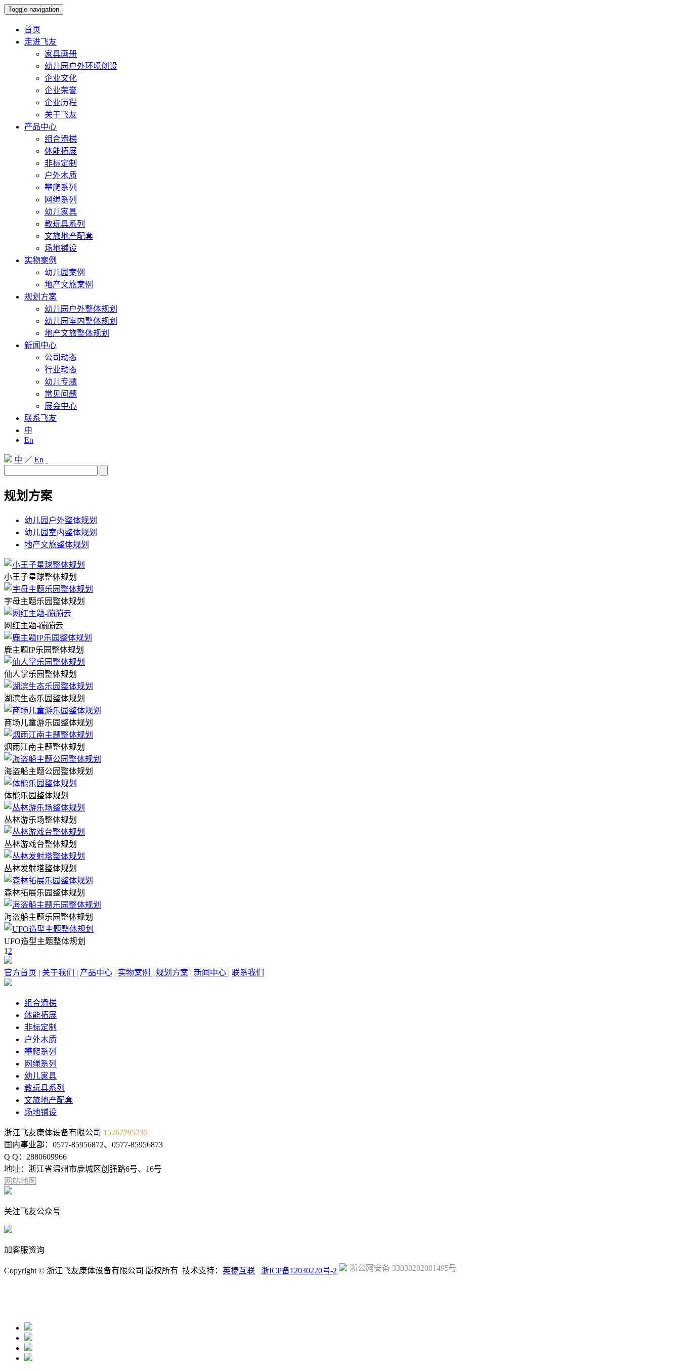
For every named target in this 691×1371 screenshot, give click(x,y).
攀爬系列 (61, 187)
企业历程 (61, 102)
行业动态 (61, 369)
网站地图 (20, 1181)
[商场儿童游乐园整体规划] (52, 710)
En (28, 440)
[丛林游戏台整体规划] (44, 832)
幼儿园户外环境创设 (81, 66)
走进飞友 (40, 41)
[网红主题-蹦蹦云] (37, 613)
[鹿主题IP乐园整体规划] (48, 637)
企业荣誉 (61, 90)
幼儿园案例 (65, 272)
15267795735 (125, 1132)
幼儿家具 (61, 211)
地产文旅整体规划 (77, 333)
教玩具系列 (65, 224)
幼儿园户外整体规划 (81, 309)
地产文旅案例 (69, 284)
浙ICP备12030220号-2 (299, 1270)
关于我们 (59, 972)
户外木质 (61, 175)
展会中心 (61, 406)
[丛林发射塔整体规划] (44, 856)
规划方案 (40, 296)
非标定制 (61, 163)
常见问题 (61, 394)
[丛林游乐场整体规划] (44, 807)
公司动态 (61, 357)
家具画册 (61, 54)
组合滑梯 (61, 139)
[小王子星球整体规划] (44, 565)
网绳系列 (61, 199)
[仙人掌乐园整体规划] (44, 662)
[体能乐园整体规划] (40, 783)
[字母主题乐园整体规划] (48, 589)
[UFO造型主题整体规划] (49, 929)
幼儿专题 (61, 381)
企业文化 (61, 78)
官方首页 (20, 972)
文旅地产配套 (69, 236)
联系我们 (248, 972)
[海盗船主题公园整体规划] (52, 759)
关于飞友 (61, 114)
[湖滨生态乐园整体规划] (48, 686)
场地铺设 (61, 248)
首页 (32, 29)
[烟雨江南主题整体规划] (48, 735)
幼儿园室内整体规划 (81, 321)
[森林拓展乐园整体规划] (48, 880)
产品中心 (40, 126)
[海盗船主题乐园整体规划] (52, 905)
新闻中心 (40, 345)
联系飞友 (40, 418)
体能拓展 (61, 151)
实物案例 (40, 260)
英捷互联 (239, 1270)
